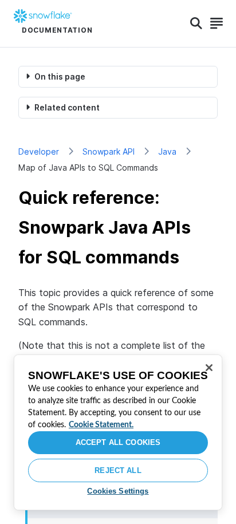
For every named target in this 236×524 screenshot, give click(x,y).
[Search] (196, 23)
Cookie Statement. (101, 425)
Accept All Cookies (118, 442)
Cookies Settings (117, 491)
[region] (118, 432)
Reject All (118, 470)
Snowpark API (108, 151)
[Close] (209, 367)
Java (167, 151)
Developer (38, 151)
